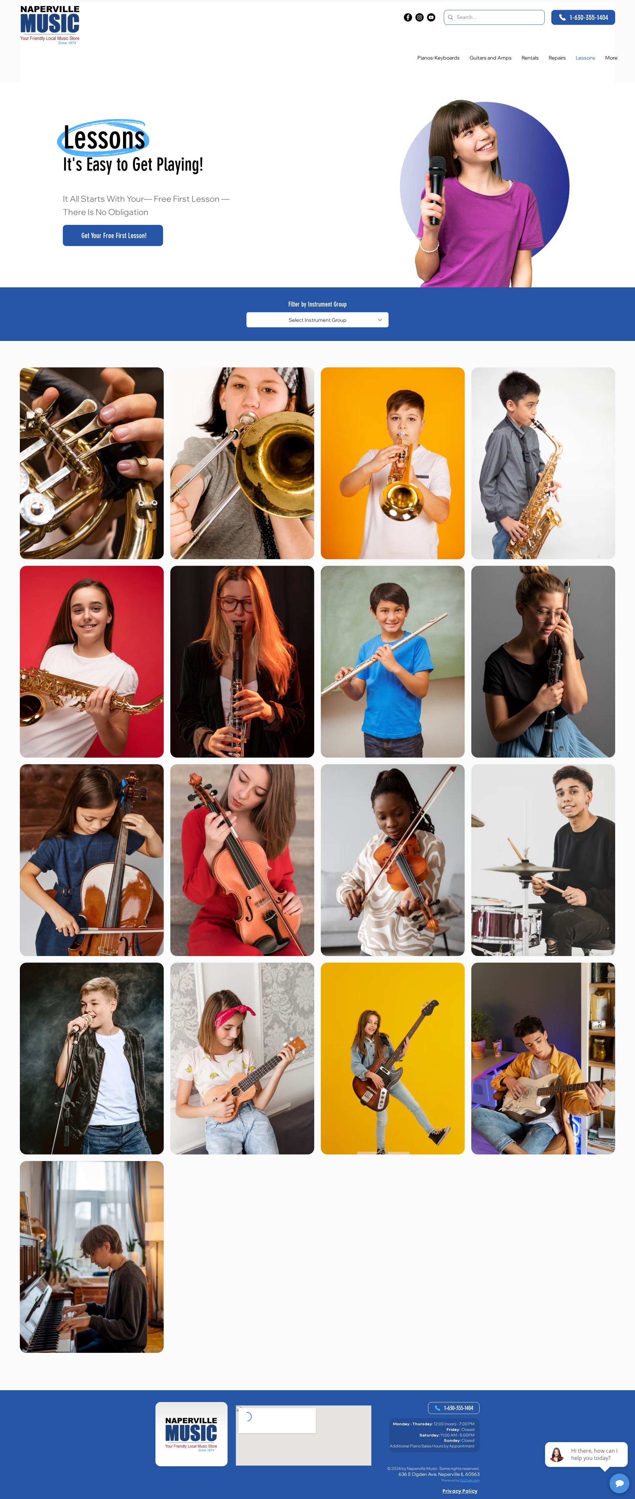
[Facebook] (408, 17)
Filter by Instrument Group (317, 304)
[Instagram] (419, 17)
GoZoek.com (470, 1480)
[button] (611, 57)
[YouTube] (431, 17)
